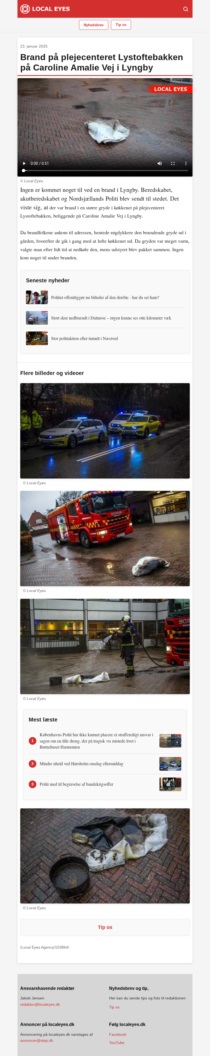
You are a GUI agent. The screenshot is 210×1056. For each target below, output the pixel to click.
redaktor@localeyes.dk (40, 1004)
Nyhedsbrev (94, 25)
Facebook (117, 1034)
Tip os (121, 25)
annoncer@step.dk (36, 1040)
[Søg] (186, 9)
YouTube (116, 1042)
